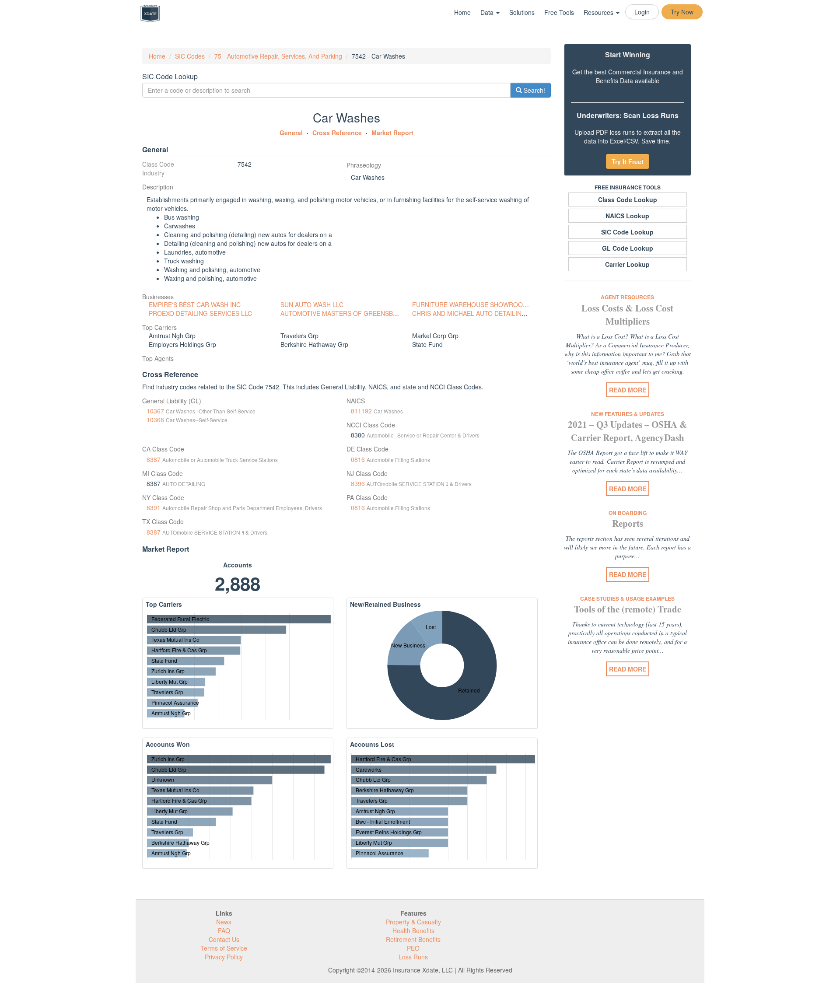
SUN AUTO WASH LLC (311, 304)
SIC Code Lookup (627, 231)
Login (642, 11)
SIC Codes (190, 56)
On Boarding (628, 513)
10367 (155, 410)
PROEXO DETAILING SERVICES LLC (200, 313)
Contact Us (224, 939)
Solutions (522, 12)
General (291, 132)
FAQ (224, 930)
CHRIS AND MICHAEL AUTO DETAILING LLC (475, 313)
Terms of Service (223, 948)
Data (487, 12)
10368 (155, 419)
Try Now (682, 11)
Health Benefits (413, 930)
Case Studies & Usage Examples (627, 598)
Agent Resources (627, 297)
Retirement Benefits (413, 939)
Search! (533, 90)
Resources (599, 12)
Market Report (392, 132)
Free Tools (559, 12)
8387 (154, 459)
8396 (358, 483)
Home (462, 12)
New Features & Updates (627, 414)
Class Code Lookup (627, 199)
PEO (413, 948)
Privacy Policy (224, 956)
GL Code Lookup (627, 248)
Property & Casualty (413, 921)
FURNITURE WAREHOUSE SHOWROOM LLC (476, 304)
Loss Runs (413, 956)
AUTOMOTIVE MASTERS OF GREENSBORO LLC (350, 313)
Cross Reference (337, 132)
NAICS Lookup (627, 215)
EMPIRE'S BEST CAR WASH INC (195, 304)
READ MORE (627, 389)
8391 (154, 507)
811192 (361, 410)
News (223, 921)
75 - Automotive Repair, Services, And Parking (278, 56)
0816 (358, 459)
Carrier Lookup (627, 264)
